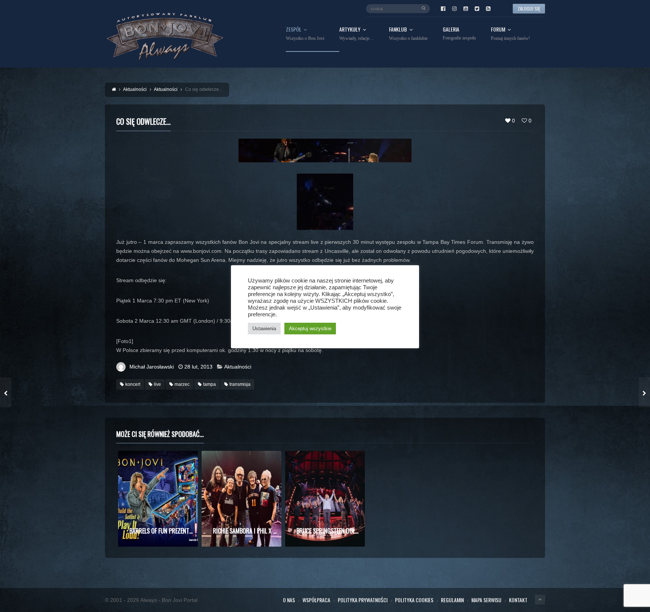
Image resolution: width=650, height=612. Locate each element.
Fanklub (408, 34)
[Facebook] (443, 9)
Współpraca (316, 600)
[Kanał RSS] (488, 9)
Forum (510, 34)
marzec (182, 384)
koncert (132, 384)
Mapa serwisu (486, 600)
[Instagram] (454, 9)
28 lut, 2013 (198, 367)
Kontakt (518, 600)
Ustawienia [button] (264, 328)
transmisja (240, 384)
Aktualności (237, 367)
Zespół (305, 34)
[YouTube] (466, 9)
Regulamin (452, 600)
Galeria (459, 34)
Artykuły (356, 34)
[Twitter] (477, 9)
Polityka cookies (414, 600)
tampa (209, 384)
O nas (289, 600)
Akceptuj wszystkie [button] (310, 328)
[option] (158, 499)
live (157, 384)
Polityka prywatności (362, 600)
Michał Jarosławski (151, 367)
